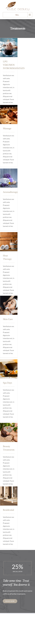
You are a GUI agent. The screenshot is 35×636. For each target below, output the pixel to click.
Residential (8, 510)
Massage (7, 128)
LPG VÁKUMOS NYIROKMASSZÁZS (14, 65)
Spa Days (7, 383)
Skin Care (8, 319)
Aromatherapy (10, 192)
